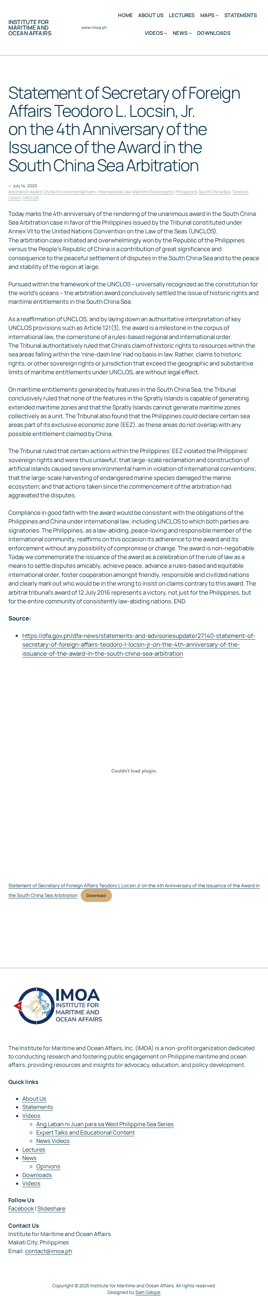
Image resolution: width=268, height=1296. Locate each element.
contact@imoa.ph (48, 1251)
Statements (37, 1107)
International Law (114, 191)
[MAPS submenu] (217, 15)
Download (96, 895)
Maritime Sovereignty (152, 191)
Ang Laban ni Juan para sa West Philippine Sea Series (105, 1124)
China (49, 191)
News (29, 1158)
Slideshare (51, 1208)
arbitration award (25, 191)
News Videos (53, 1141)
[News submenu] (190, 33)
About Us (34, 1098)
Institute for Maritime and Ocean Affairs (29, 27)
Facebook (21, 1208)
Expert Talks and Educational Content (85, 1132)
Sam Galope (148, 1292)
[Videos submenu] (165, 33)
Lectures (33, 1149)
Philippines (186, 191)
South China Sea (214, 191)
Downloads (37, 1175)
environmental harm (76, 191)
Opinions (48, 1166)
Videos (31, 1116)
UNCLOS (31, 197)
